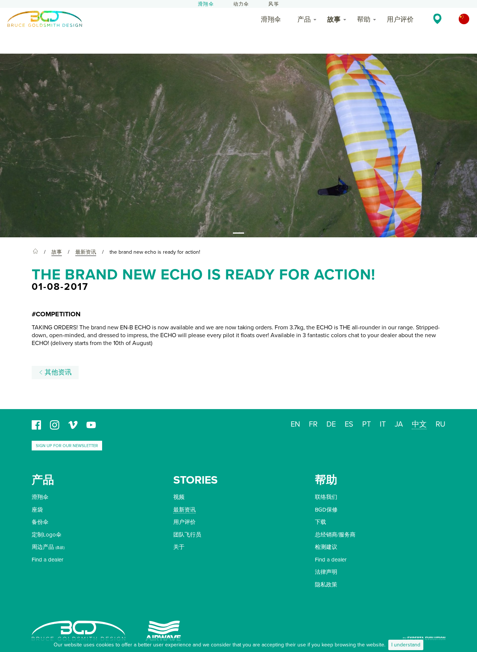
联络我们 (326, 497)
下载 (320, 522)
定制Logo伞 (46, 534)
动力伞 (241, 4)
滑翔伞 (206, 4)
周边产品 (43, 547)
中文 (419, 424)
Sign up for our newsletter (67, 445)
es (349, 424)
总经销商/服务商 (335, 534)
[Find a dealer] (437, 18)
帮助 (363, 19)
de (331, 424)
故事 (334, 19)
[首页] (35, 252)
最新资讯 (184, 509)
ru (440, 424)
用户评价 (400, 19)
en (295, 424)
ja (399, 424)
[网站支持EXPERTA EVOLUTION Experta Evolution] (424, 635)
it (383, 424)
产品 (304, 19)
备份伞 (40, 522)
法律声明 (326, 572)
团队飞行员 (187, 534)
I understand (405, 645)
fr (313, 424)
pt (366, 424)
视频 (178, 497)
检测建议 (326, 547)
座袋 (37, 509)
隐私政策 (326, 584)
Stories (195, 480)
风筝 (273, 4)
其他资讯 (57, 372)
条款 (60, 547)
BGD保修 (326, 509)
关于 (178, 547)
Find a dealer (47, 559)
